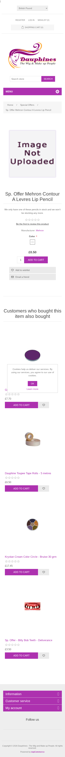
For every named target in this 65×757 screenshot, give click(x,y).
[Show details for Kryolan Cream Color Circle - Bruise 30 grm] (32, 522)
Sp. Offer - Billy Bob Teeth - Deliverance (28, 640)
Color (32, 236)
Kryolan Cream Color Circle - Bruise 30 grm (30, 556)
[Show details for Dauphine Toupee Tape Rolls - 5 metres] (32, 439)
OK (32, 383)
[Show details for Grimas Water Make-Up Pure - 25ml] (32, 355)
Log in (31, 20)
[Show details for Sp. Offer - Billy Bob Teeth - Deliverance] (32, 606)
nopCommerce (37, 752)
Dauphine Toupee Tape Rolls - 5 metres (28, 473)
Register (20, 20)
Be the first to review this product (32, 224)
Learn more (32, 389)
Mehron (40, 230)
